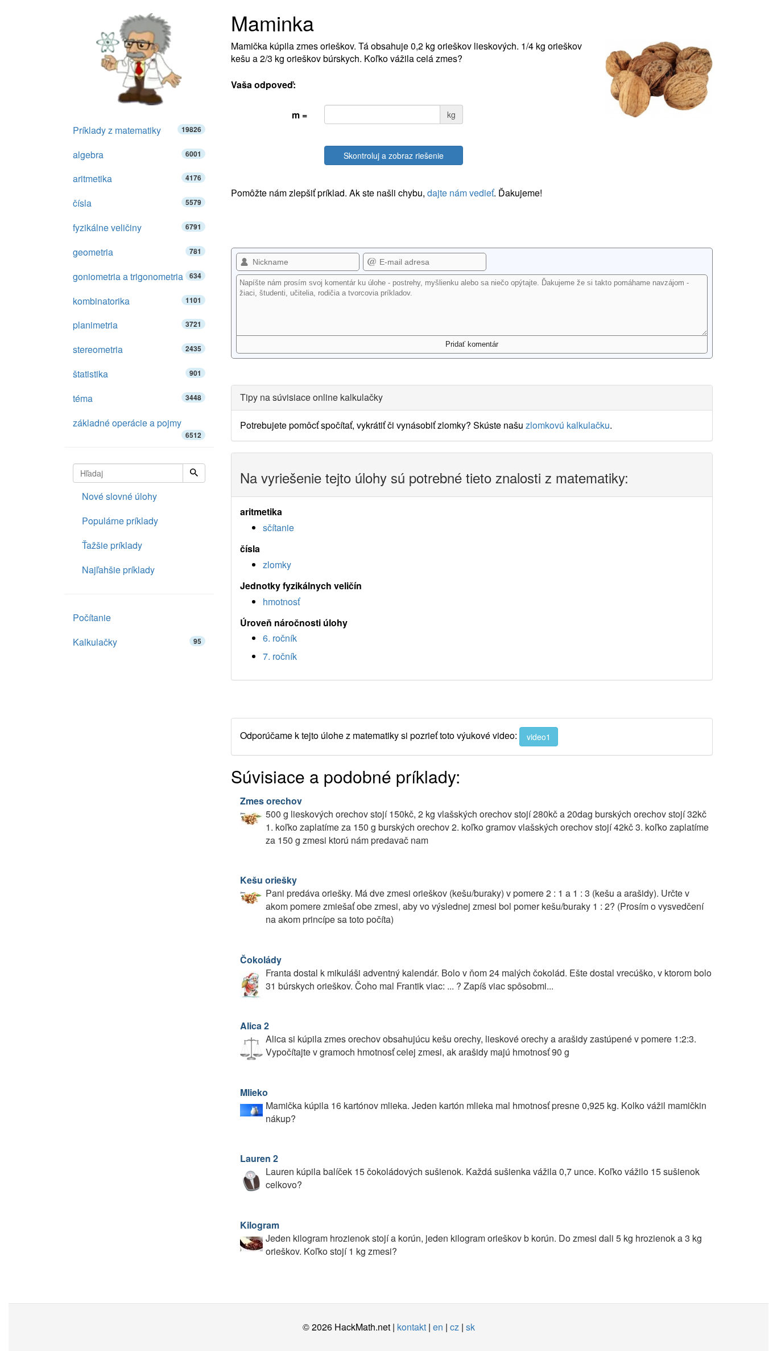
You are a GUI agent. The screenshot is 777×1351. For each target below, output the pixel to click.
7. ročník (280, 656)
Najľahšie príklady (118, 569)
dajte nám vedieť (460, 192)
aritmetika (137, 178)
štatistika (137, 373)
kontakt (411, 1326)
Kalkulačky (137, 641)
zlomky (277, 564)
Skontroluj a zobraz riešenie (394, 155)
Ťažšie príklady (112, 545)
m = (299, 114)
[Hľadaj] (194, 473)
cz (454, 1326)
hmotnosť (281, 601)
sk (470, 1326)
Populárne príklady (120, 520)
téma (137, 398)
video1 (539, 736)
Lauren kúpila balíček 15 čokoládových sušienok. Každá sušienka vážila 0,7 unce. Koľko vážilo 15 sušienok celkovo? (470, 1171)
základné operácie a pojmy (137, 426)
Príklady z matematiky (137, 130)
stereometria (137, 349)
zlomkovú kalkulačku (568, 425)
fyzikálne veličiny (137, 227)
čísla (137, 203)
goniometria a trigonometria (137, 276)
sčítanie (278, 527)
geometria (137, 251)
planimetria (137, 324)
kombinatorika (137, 300)
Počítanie (92, 617)
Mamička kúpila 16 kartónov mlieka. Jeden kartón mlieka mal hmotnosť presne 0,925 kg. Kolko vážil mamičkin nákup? (473, 1105)
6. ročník (280, 637)
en (438, 1326)
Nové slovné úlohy (119, 496)
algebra (137, 154)
